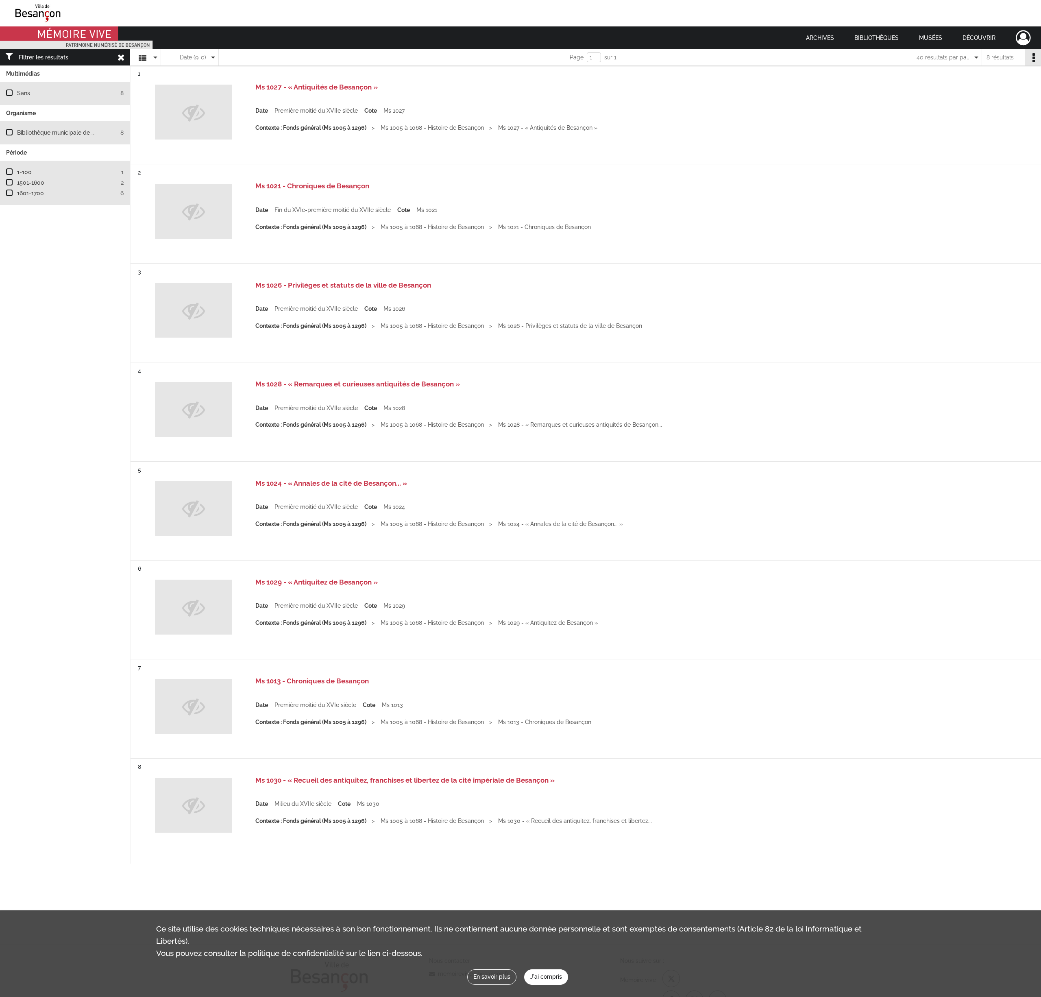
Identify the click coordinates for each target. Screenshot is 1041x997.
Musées (930, 38)
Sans (23, 93)
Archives (820, 38)
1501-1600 (30, 182)
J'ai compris (546, 976)
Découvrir (979, 38)
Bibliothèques (876, 38)
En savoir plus (491, 976)
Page (577, 57)
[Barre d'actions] (1033, 57)
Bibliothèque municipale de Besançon (67, 132)
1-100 (24, 172)
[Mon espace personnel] (1023, 37)
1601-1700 (30, 193)
